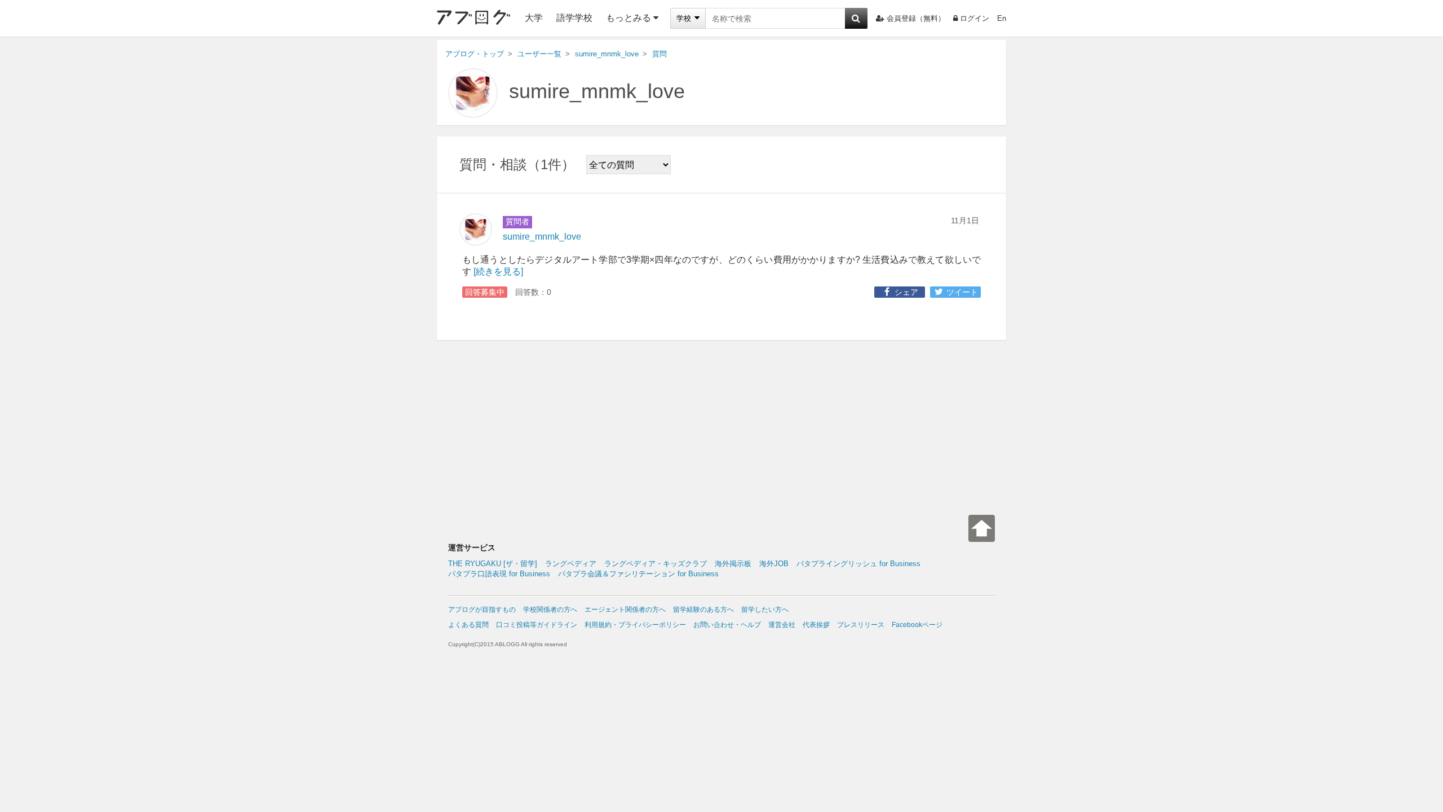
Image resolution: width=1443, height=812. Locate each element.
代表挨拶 (816, 625)
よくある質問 (468, 625)
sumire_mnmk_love (597, 91)
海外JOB (774, 563)
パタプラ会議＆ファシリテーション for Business (638, 574)
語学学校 (574, 18)
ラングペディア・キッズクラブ (655, 563)
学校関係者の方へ (550, 610)
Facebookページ (917, 625)
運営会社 (781, 625)
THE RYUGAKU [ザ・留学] (492, 563)
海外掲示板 (733, 563)
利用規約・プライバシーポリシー (635, 625)
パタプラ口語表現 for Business (499, 574)
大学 (534, 18)
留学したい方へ (765, 610)
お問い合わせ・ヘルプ (727, 625)
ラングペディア (570, 563)
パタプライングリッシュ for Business (858, 563)
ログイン (974, 18)
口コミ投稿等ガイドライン (536, 625)
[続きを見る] (498, 271)
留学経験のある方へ (703, 610)
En (1001, 18)
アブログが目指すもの (482, 610)
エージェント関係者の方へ (625, 610)
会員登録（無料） (916, 18)
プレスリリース (860, 625)
